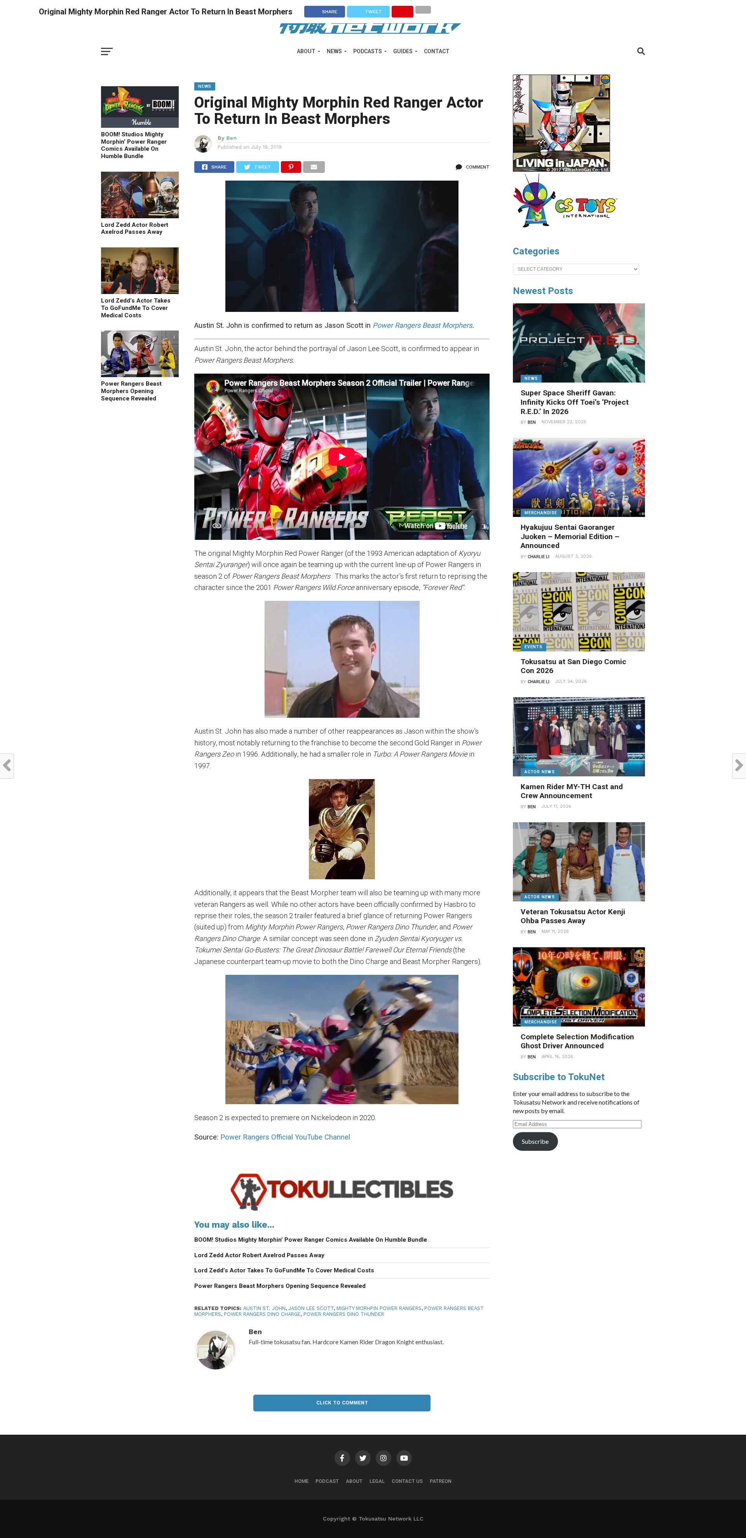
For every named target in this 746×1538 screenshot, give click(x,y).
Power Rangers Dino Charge (262, 1314)
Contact (437, 51)
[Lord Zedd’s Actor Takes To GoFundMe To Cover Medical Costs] (140, 291)
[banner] (561, 169)
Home (302, 1481)
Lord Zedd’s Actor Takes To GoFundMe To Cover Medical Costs (136, 307)
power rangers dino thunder (343, 1314)
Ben (231, 138)
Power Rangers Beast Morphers (421, 325)
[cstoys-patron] (568, 231)
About (306, 51)
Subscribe (535, 1141)
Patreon (440, 1481)
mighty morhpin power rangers (379, 1308)
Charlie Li (538, 556)
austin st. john (264, 1308)
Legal (377, 1481)
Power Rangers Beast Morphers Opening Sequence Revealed (131, 391)
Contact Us (407, 1481)
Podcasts (367, 51)
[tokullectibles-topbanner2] (342, 1211)
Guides (403, 51)
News (334, 51)
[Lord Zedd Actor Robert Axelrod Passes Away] (140, 215)
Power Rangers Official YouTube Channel (285, 1137)
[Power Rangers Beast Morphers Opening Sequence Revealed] (140, 374)
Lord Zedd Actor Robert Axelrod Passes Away (134, 228)
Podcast (327, 1481)
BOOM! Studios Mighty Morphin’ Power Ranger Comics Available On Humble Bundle (134, 145)
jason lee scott (311, 1308)
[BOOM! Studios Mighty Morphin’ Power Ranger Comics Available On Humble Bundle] (140, 125)
